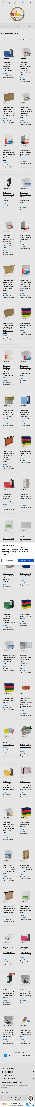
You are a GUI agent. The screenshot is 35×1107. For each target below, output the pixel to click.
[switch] (30, 1104)
